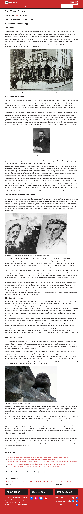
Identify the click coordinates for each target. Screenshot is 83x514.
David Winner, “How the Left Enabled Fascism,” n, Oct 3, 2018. (26, 456)
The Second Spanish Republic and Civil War (17, 481)
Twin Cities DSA (13, 2)
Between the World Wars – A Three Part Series (41, 481)
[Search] (75, 6)
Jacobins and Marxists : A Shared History (64, 481)
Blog (17, 15)
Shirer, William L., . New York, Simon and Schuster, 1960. (36, 464)
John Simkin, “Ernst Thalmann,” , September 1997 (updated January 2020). (31, 459)
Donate (72, 2)
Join (76, 2)
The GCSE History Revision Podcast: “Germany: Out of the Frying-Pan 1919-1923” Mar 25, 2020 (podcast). (33, 466)
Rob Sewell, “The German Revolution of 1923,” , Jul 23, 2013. (26, 463)
